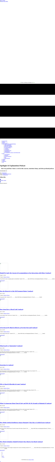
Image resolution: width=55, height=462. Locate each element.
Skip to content (2, 0)
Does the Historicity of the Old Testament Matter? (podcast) (16, 291)
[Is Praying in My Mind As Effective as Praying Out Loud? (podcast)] (4, 325)
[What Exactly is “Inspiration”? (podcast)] (4, 343)
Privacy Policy (31, 459)
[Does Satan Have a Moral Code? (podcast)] (4, 307)
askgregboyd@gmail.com (6, 173)
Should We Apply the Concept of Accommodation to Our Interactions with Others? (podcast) (25, 273)
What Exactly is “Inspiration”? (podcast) (11, 345)
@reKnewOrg (5, 174)
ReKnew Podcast (6, 295)
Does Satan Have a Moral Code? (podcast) (11, 309)
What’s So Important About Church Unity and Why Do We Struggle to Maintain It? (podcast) (26, 403)
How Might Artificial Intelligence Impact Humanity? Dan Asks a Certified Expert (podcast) (25, 422)
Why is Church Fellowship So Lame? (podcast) (13, 384)
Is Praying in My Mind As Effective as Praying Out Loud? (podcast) (18, 327)
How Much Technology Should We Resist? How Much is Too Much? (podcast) (21, 441)
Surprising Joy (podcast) (6, 365)
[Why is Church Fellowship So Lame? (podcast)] (4, 381)
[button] (0, 461)
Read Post (2, 280)
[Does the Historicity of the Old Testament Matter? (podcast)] (4, 288)
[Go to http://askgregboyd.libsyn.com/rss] (27, 182)
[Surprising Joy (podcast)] (4, 362)
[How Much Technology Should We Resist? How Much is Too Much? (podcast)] (4, 439)
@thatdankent (4, 172)
